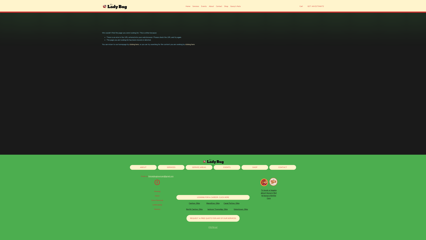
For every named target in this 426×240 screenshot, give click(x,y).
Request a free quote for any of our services (213, 218)
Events (204, 6)
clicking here (134, 44)
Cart (301, 6)
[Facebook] (157, 182)
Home (188, 6)
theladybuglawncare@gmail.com (161, 176)
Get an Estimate (316, 6)
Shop (226, 6)
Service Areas (199, 167)
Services (171, 167)
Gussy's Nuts (235, 6)
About (211, 6)
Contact (219, 6)
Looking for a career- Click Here (213, 197)
